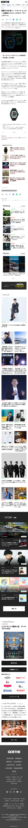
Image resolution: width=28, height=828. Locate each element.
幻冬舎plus (7, 800)
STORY (18, 765)
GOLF (23, 4)
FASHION (8, 777)
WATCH (9, 4)
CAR (13, 4)
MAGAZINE (18, 768)
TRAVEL (14, 777)
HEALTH (9, 779)
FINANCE (19, 781)
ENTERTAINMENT (11, 781)
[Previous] (3, 132)
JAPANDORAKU (16, 798)
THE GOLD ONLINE (15, 800)
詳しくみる (14, 740)
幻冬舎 (21, 800)
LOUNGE (9, 768)
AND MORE (14, 783)
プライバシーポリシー (14, 803)
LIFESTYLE (11, 765)
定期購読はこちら (14, 669)
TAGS (14, 771)
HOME (2, 198)
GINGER (23, 798)
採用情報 (19, 808)
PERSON (3, 4)
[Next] (25, 132)
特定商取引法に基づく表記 (8, 805)
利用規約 (22, 803)
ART (18, 777)
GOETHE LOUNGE (7, 798)
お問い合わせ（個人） (20, 805)
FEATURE (10, 758)
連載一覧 (14, 608)
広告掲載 (6, 803)
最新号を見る (14, 663)
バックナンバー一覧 (14, 696)
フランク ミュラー (6, 24)
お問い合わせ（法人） (11, 808)
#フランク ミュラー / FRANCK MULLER (9, 190)
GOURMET (18, 4)
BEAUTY (15, 779)
